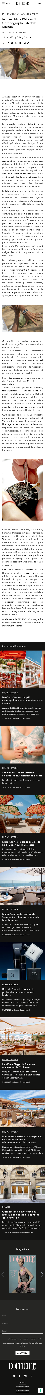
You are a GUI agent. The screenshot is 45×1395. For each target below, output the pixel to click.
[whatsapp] (24, 43)
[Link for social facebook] (19, 1376)
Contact (22, 1382)
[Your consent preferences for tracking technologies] (40, 1390)
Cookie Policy (22, 1390)
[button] (40, 318)
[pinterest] (12, 43)
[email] (4, 43)
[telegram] (28, 43)
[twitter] (20, 43)
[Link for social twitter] (14, 1376)
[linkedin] (16, 43)
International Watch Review (20, 14)
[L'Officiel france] (22, 3)
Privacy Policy (22, 1386)
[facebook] (8, 43)
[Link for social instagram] (25, 1376)
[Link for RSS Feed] (31, 1376)
